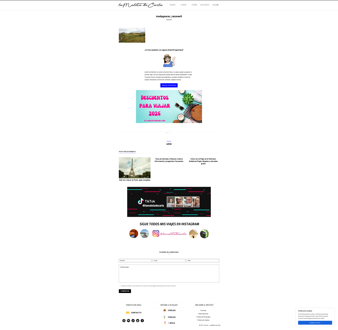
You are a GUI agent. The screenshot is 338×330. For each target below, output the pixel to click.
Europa (183, 5)
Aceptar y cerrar (315, 322)
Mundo (173, 5)
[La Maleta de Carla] (141, 5)
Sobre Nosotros (203, 314)
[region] (315, 317)
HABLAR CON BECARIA (169, 85)
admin (169, 144)
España (194, 5)
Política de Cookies (203, 320)
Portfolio (203, 310)
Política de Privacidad (203, 317)
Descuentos (204, 5)
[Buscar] (218, 5)
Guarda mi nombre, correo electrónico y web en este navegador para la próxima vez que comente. (148, 286)
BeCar (215, 5)
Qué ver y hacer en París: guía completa (134, 180)
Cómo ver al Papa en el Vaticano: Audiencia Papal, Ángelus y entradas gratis (203, 161)
